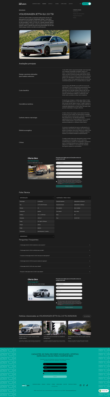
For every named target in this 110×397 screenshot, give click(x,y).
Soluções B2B (55, 386)
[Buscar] (80, 4)
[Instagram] (80, 385)
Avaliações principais (77, 10)
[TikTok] (87, 385)
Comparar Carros (36, 3)
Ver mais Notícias (87, 316)
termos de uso (55, 373)
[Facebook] (84, 385)
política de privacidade (62, 373)
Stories (57, 3)
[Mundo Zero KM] (22, 4)
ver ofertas (85, 3)
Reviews (44, 3)
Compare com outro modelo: (78, 13)
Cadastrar (55, 376)
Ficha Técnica (75, 11)
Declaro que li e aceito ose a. (56, 373)
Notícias (50, 3)
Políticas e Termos (72, 384)
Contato (71, 3)
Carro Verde (63, 3)
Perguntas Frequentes (77, 15)
